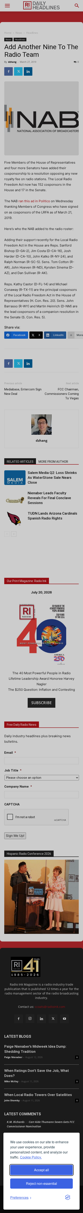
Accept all (41, 1169)
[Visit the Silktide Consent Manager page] (68, 1197)
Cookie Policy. (31, 1157)
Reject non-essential (41, 1183)
